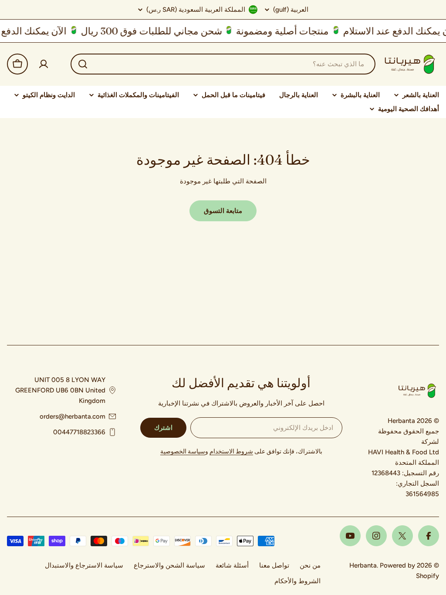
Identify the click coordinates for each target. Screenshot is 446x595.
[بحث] (83, 64)
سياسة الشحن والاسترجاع (169, 565)
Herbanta (363, 565)
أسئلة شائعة (232, 565)
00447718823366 (79, 432)
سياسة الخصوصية (182, 451)
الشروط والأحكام (297, 581)
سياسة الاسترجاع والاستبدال (84, 565)
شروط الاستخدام (231, 451)
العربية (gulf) (290, 10)
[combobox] (223, 64)
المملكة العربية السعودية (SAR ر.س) (195, 10)
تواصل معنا (274, 565)
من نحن (310, 565)
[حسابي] (43, 64)
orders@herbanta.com (72, 416)
